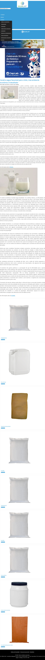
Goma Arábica (3, 575)
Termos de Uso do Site (24, 652)
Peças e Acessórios (4, 35)
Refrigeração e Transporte (6, 37)
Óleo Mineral (3, 382)
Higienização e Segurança (5, 28)
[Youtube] (25, 653)
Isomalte (2, 470)
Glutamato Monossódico (5, 426)
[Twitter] (20, 653)
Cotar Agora (3, 339)
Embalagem (3, 26)
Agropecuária (3, 24)
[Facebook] (18, 653)
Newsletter (32, 652)
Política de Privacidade (15, 652)
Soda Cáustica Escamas (5, 610)
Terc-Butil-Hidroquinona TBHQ (7, 645)
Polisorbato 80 (4, 505)
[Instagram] (23, 653)
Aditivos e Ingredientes (5, 21)
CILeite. (11, 167)
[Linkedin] (28, 653)
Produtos (2, 19)
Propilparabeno (4, 337)
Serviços (2, 39)
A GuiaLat (2, 14)
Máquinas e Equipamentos (6, 33)
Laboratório (3, 30)
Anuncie (2, 17)
